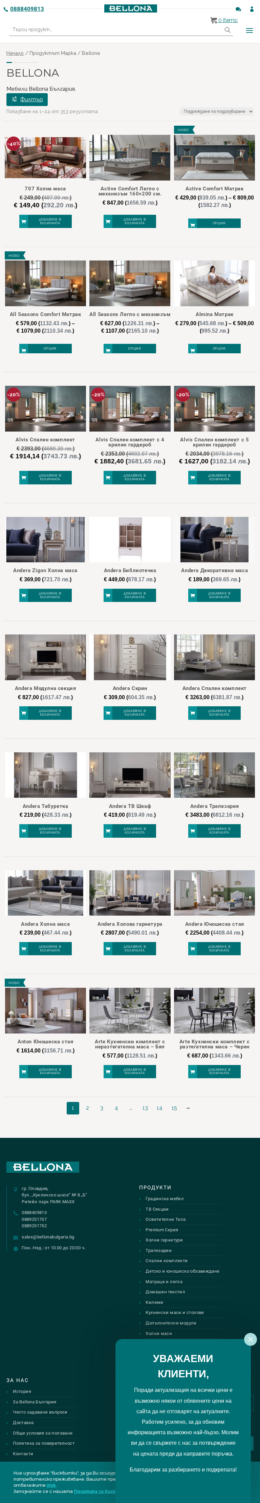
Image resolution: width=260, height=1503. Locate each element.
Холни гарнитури (164, 1240)
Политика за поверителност (43, 1443)
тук (51, 1485)
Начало (15, 53)
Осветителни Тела (166, 1219)
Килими (154, 1302)
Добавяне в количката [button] (50, 221)
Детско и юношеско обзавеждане (182, 1271)
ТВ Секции (157, 1209)
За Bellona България (34, 1401)
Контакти (23, 1453)
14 (159, 1108)
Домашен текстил (165, 1291)
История (22, 1391)
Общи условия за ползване (42, 1433)
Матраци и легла (164, 1281)
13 (145, 1108)
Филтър (31, 99)
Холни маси (159, 1333)
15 (174, 1108)
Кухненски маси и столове (175, 1312)
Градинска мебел (165, 1198)
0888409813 (27, 8)
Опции (219, 223)
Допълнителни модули (171, 1322)
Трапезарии (159, 1250)
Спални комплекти (167, 1260)
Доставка (23, 1422)
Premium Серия (162, 1229)
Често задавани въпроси (40, 1412)
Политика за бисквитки (102, 1491)
